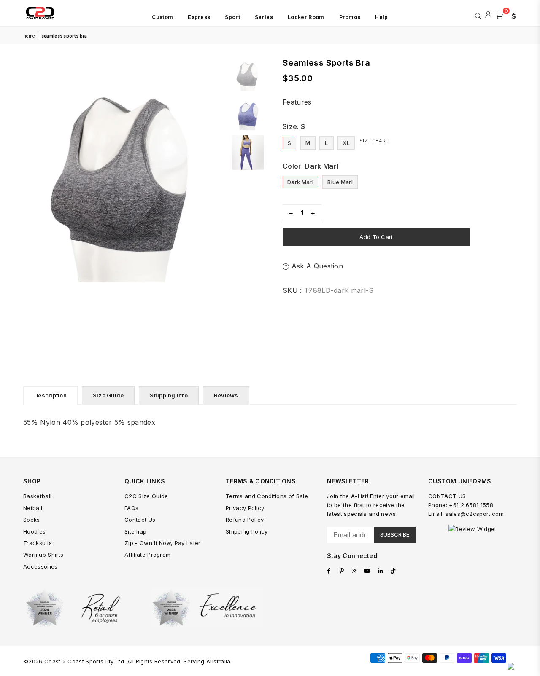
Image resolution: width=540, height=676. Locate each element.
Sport (232, 17)
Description (50, 395)
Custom (162, 17)
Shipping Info (168, 395)
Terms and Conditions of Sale (267, 496)
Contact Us (139, 519)
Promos (350, 17)
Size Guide (108, 395)
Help (381, 17)
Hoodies (34, 531)
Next (220, 210)
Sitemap (135, 531)
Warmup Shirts (43, 554)
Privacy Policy (245, 507)
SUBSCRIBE (394, 534)
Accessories (40, 566)
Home (29, 35)
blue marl (340, 182)
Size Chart (374, 141)
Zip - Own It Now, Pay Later (162, 542)
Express (199, 17)
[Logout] (488, 15)
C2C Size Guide (146, 496)
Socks (31, 519)
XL (346, 142)
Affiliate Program (147, 554)
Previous (30, 210)
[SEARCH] (478, 15)
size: (294, 126)
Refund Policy (245, 519)
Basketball (37, 496)
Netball (32, 507)
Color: (310, 166)
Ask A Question (316, 266)
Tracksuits (37, 542)
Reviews (226, 395)
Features (297, 102)
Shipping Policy (247, 531)
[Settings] (512, 15)
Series (264, 17)
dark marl (300, 182)
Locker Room (306, 17)
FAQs (131, 507)
